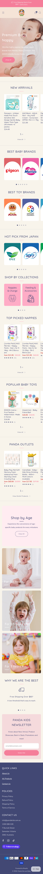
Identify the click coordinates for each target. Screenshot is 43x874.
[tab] (16, 184)
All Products (7, 778)
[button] (17, 74)
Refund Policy (7, 800)
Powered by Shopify (21, 868)
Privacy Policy (7, 796)
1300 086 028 (7, 824)
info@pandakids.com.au (11, 820)
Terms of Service (8, 808)
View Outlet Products (20, 496)
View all (20, 139)
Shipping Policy (8, 804)
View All (22, 534)
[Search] (40, 12)
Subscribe (21, 753)
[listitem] (21, 3)
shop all (8, 60)
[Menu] (3, 13)
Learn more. (24, 4)
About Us (5, 773)
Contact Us (6, 784)
